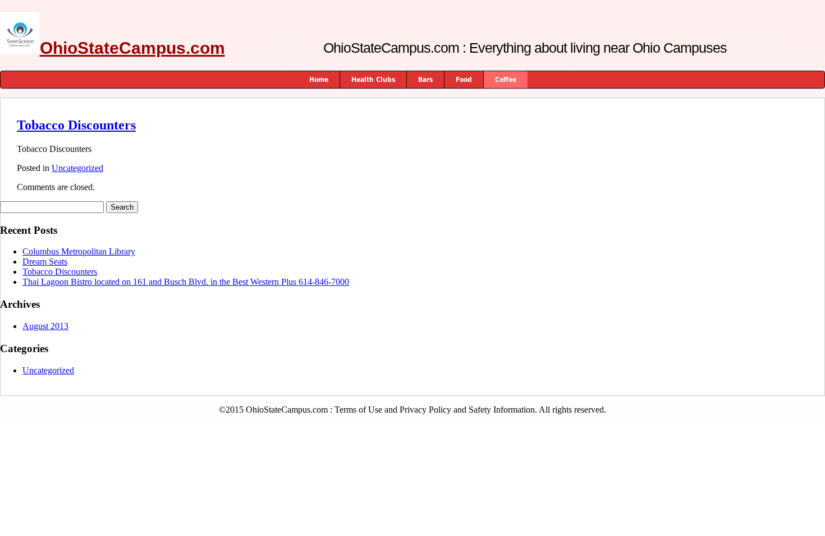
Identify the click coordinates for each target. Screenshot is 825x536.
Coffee (505, 80)
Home (318, 80)
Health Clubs (373, 80)
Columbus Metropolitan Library (78, 251)
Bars (425, 80)
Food (464, 80)
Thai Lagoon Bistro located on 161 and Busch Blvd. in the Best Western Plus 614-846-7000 (185, 282)
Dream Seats (44, 261)
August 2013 (45, 326)
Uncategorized (77, 168)
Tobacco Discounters (76, 125)
